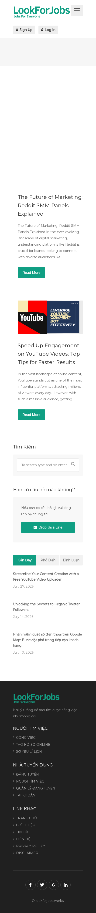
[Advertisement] (48, 126)
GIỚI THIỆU (25, 825)
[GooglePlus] (54, 885)
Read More (31, 273)
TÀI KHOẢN (25, 795)
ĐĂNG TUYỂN (27, 774)
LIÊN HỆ (23, 839)
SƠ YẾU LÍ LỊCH (29, 751)
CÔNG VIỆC (25, 738)
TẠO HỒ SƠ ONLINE (33, 744)
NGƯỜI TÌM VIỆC (30, 781)
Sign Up (25, 30)
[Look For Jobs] (41, 11)
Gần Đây (25, 560)
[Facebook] (30, 885)
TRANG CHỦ (26, 818)
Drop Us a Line (50, 527)
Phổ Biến (48, 560)
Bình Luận (71, 560)
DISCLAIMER (27, 853)
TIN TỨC (23, 832)
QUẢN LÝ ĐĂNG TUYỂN (35, 788)
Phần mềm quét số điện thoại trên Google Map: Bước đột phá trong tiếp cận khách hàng (47, 640)
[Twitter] (42, 885)
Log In (49, 30)
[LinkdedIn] (65, 885)
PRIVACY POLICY (30, 846)
